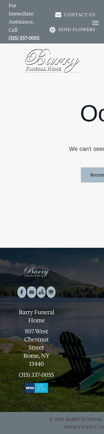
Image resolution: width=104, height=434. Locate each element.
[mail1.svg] (31, 296)
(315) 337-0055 (24, 38)
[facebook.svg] (21, 296)
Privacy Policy (80, 427)
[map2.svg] (41, 296)
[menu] (95, 23)
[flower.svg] (51, 296)
